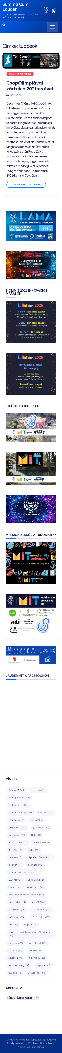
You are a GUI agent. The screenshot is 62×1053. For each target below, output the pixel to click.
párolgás (16, 943)
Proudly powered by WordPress (23, 1043)
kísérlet (15, 864)
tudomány (36, 957)
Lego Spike (36, 879)
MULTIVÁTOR (41, 909)
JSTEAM (15, 850)
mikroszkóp (17, 902)
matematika (34, 887)
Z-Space (42, 965)
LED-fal (15, 879)
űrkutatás (36, 972)
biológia (38, 790)
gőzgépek (17, 835)
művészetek (40, 917)
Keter (34, 850)
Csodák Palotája (20, 812)
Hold (36, 835)
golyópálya (17, 827)
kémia (15, 857)
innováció (41, 842)
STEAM (34, 950)
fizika (37, 820)
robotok (15, 950)
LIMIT (14, 887)
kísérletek (35, 864)
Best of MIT (17, 790)
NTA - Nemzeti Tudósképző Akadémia (30, 934)
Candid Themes (35, 1046)
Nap (13, 924)
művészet (17, 917)
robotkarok (38, 943)
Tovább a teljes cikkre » (26, 184)
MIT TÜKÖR (17, 909)
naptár (30, 924)
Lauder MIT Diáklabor (24, 872)
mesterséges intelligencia (26, 894)
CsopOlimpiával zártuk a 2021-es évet (30, 86)
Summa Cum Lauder (15, 7)
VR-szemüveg (19, 965)
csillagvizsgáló (19, 797)
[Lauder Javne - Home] (46, 10)
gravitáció (40, 827)
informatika (17, 842)
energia (45, 812)
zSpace (15, 972)
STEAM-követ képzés (20, 74)
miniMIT (39, 902)
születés (15, 957)
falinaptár (17, 820)
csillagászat (18, 805)
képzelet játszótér (40, 857)
